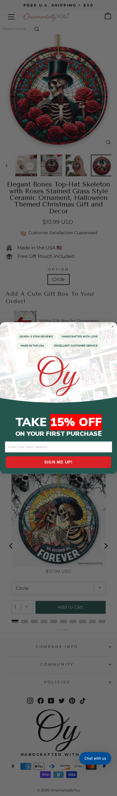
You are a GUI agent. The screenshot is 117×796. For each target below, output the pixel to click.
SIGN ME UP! (58, 462)
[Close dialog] (112, 326)
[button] (95, 758)
